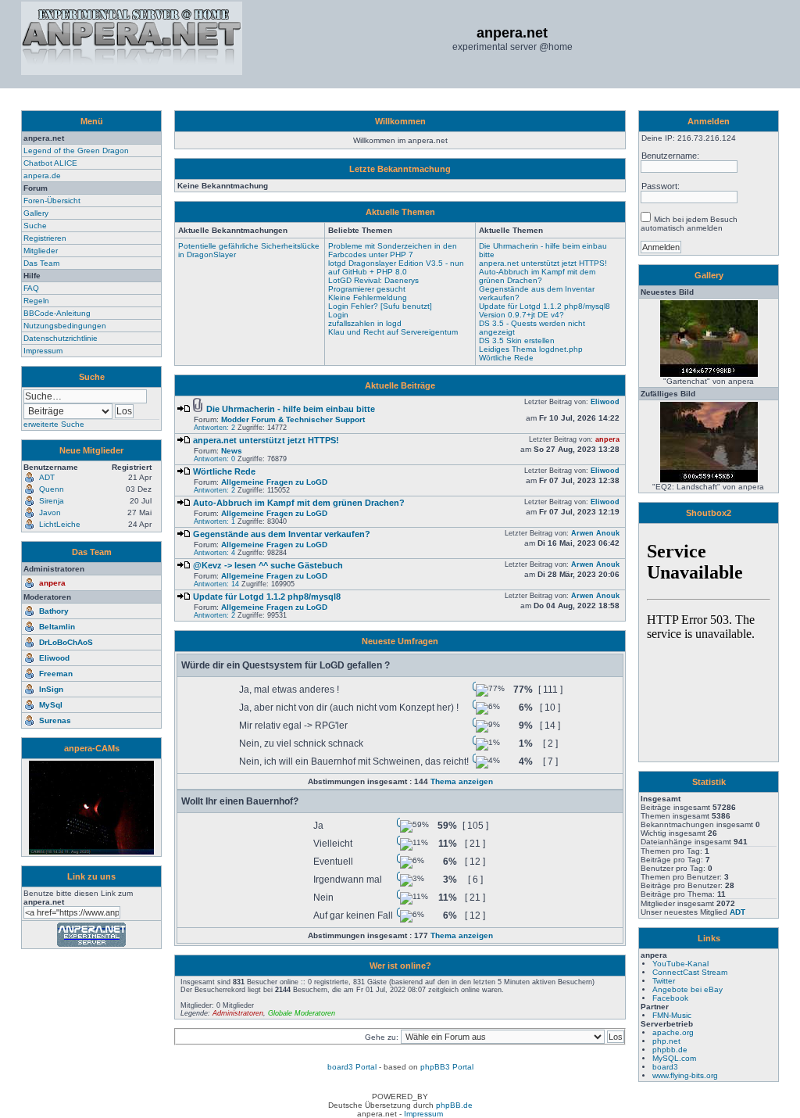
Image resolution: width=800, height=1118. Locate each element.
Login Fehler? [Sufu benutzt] (380, 306)
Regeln (36, 300)
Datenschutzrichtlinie (60, 338)
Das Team (41, 263)
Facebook (670, 998)
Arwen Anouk (595, 533)
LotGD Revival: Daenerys (373, 280)
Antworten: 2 (214, 428)
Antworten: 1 (214, 521)
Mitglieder (40, 250)
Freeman (56, 673)
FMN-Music (671, 1015)
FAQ (31, 288)
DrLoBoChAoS (66, 642)
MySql (50, 705)
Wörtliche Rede (506, 357)
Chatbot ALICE (50, 163)
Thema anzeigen (461, 781)
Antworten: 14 (216, 584)
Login (338, 314)
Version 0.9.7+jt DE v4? (521, 314)
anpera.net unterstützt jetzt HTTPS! (543, 263)
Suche (35, 225)
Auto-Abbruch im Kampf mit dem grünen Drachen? (537, 276)
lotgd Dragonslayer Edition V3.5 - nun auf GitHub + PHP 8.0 (396, 267)
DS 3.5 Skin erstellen (517, 340)
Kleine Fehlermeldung (367, 297)
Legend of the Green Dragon (76, 150)
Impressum (42, 350)
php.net (666, 1041)
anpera (52, 583)
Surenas (55, 720)
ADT (737, 912)
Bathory (54, 611)
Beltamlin (57, 626)
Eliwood (54, 658)
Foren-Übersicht (51, 200)
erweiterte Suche (53, 424)
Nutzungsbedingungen (64, 325)
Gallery (35, 213)
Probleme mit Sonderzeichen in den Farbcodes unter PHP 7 (392, 250)
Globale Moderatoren (301, 1013)
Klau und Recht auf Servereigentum (393, 332)
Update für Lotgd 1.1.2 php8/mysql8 (544, 306)
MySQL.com (674, 1058)
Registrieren (44, 238)
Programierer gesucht (366, 289)
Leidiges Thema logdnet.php (531, 349)
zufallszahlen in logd (365, 323)
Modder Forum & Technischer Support (293, 419)
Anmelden (709, 121)
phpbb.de (670, 1049)
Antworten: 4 (214, 553)
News (231, 450)
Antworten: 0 (214, 459)
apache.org (673, 1032)
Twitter (663, 980)
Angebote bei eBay (687, 989)
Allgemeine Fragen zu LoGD (274, 482)
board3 (665, 1066)
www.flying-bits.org (685, 1075)
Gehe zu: (383, 1037)
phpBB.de (454, 1105)
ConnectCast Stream (689, 972)
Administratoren (237, 1013)
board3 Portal (352, 1066)
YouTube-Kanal (680, 963)
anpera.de (42, 175)
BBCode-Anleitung (57, 313)
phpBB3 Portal (446, 1066)
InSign (51, 689)
